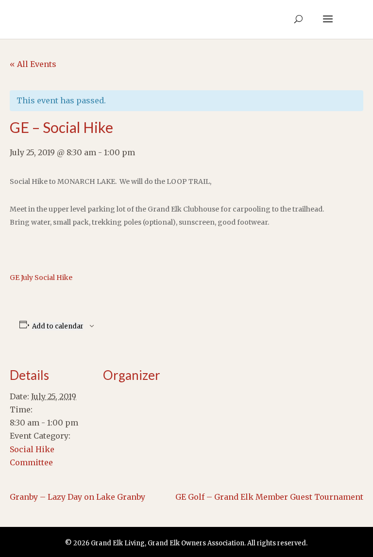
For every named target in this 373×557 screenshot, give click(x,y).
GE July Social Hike (41, 277)
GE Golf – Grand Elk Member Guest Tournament (269, 497)
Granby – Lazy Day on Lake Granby (77, 497)
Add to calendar (58, 326)
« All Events (33, 64)
